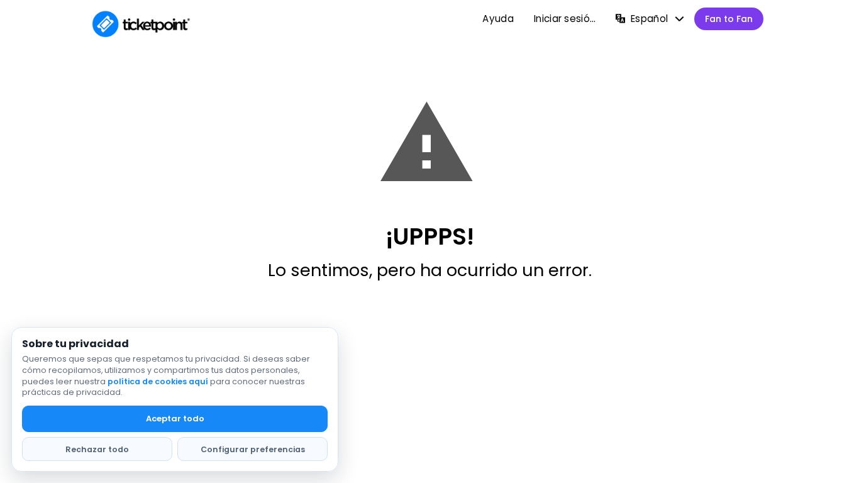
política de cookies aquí (158, 381)
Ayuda (498, 18)
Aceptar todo (175, 419)
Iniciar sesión (565, 18)
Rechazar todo (97, 449)
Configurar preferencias (253, 449)
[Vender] (728, 19)
